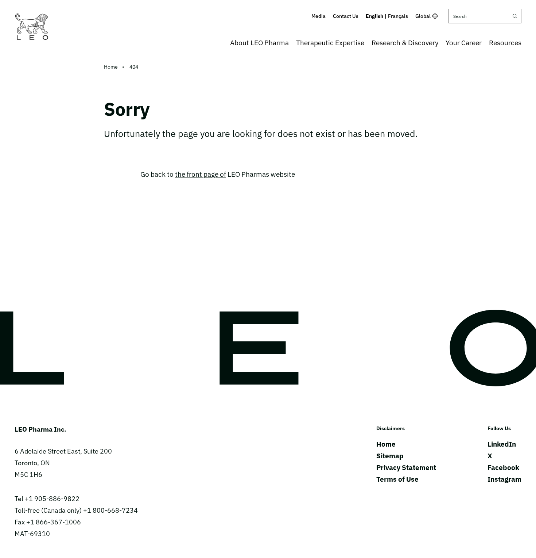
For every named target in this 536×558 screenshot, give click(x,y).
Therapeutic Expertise (330, 42)
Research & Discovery (405, 42)
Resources (505, 42)
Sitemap (390, 455)
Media (318, 16)
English (374, 16)
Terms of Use (397, 479)
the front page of (200, 174)
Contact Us (345, 16)
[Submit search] (514, 16)
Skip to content (268, 5)
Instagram (504, 479)
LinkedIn (502, 444)
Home (111, 67)
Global (423, 16)
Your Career (464, 42)
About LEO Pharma (259, 42)
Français (398, 16)
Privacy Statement (406, 467)
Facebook (503, 467)
